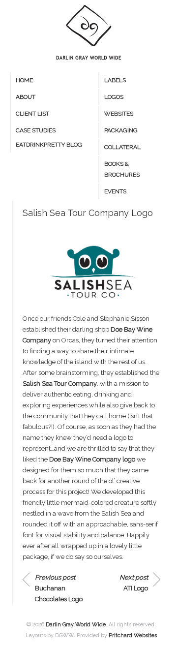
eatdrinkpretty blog (49, 144)
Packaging (121, 130)
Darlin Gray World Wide (76, 624)
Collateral (122, 147)
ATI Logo (133, 583)
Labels (115, 80)
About (25, 96)
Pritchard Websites (133, 635)
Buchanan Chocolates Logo (59, 588)
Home (24, 80)
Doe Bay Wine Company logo (92, 459)
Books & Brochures (122, 169)
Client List (32, 113)
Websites (118, 113)
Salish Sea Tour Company (60, 383)
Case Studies (36, 130)
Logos (113, 96)
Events (115, 191)
